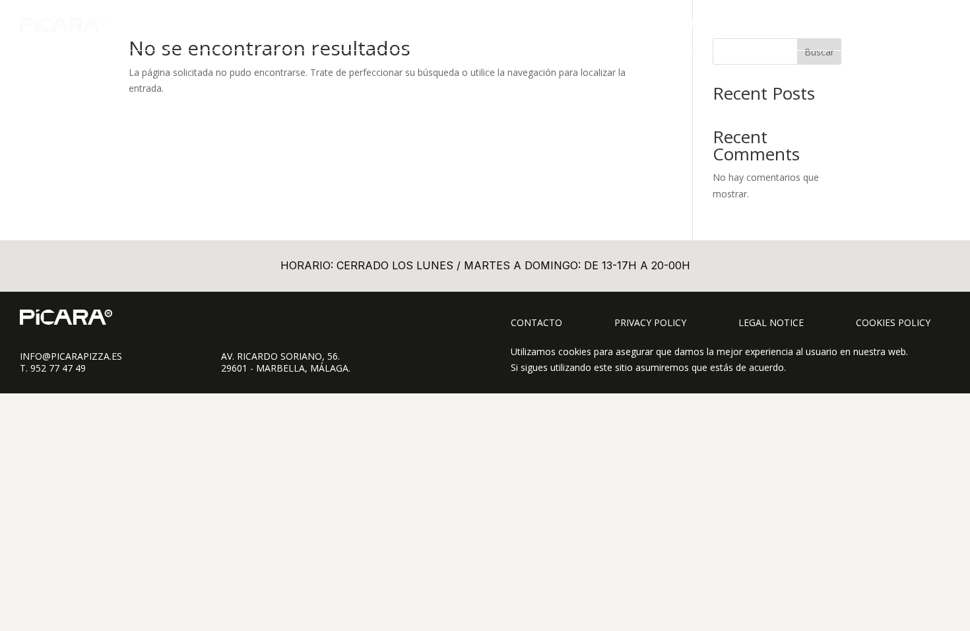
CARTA (697, 24)
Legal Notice (771, 322)
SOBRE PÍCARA (826, 24)
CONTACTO (900, 24)
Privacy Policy (650, 322)
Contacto (536, 322)
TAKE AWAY (753, 24)
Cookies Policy (893, 322)
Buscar (819, 52)
